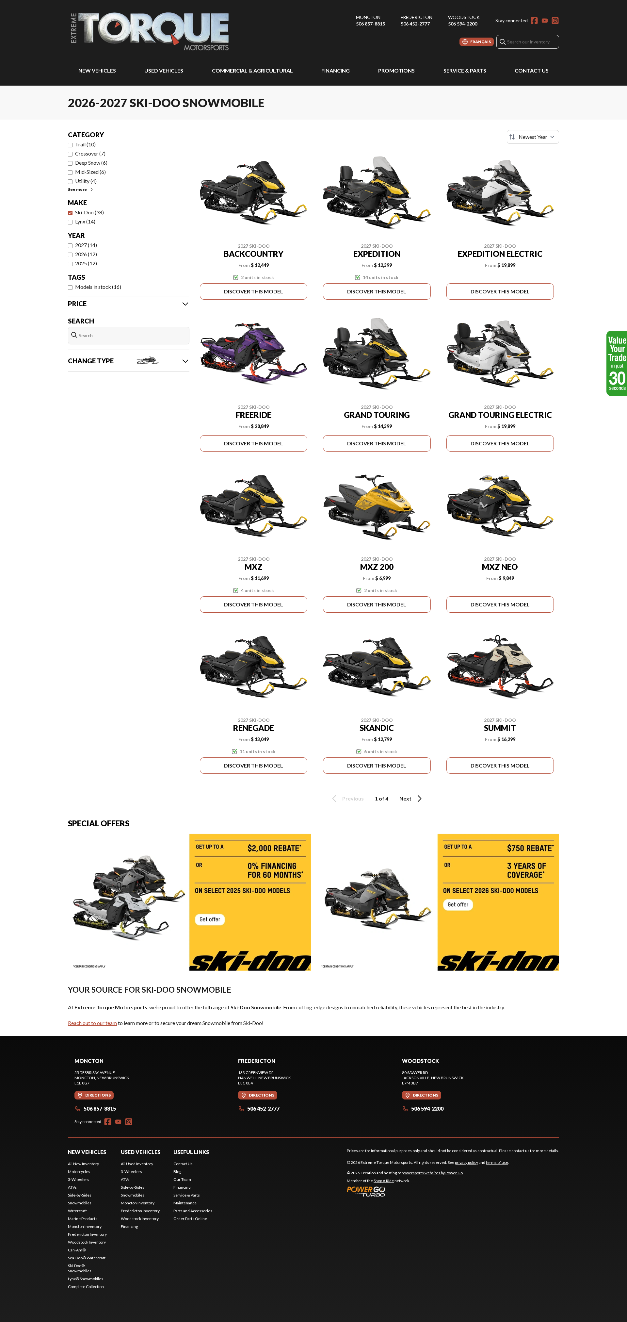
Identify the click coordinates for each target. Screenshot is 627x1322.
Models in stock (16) (98, 287)
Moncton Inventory (85, 1226)
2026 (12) (86, 254)
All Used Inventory (137, 1163)
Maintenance (185, 1202)
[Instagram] (555, 21)
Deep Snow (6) (91, 162)
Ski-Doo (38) (89, 212)
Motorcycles (79, 1171)
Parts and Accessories (192, 1210)
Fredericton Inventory (87, 1234)
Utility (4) (86, 181)
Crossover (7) (90, 153)
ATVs (72, 1187)
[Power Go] (405, 1191)
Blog (177, 1171)
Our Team (182, 1179)
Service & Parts (464, 70)
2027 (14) (86, 245)
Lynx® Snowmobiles (85, 1278)
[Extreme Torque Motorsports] (149, 31)
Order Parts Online (190, 1218)
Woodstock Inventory (87, 1242)
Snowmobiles (79, 1202)
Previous (353, 798)
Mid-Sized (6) (90, 172)
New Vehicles (97, 70)
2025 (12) (86, 263)
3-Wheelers (78, 1179)
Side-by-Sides (79, 1195)
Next (405, 798)
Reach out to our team (92, 1023)
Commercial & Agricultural (252, 70)
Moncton (368, 17)
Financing (335, 70)
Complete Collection (86, 1286)
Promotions (396, 70)
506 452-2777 (415, 23)
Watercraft (77, 1210)
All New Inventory (83, 1163)
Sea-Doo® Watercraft (86, 1257)
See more (77, 189)
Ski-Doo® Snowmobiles (79, 1268)
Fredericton (416, 17)
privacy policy (466, 1162)
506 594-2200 (462, 23)
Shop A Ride (384, 1180)
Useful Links (191, 1152)
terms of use (497, 1162)
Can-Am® (77, 1250)
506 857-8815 (370, 23)
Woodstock (464, 17)
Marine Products (82, 1218)
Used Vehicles (163, 70)
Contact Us (532, 70)
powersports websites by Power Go (432, 1172)
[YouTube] (545, 21)
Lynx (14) (85, 221)
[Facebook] (534, 21)
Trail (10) (85, 144)
